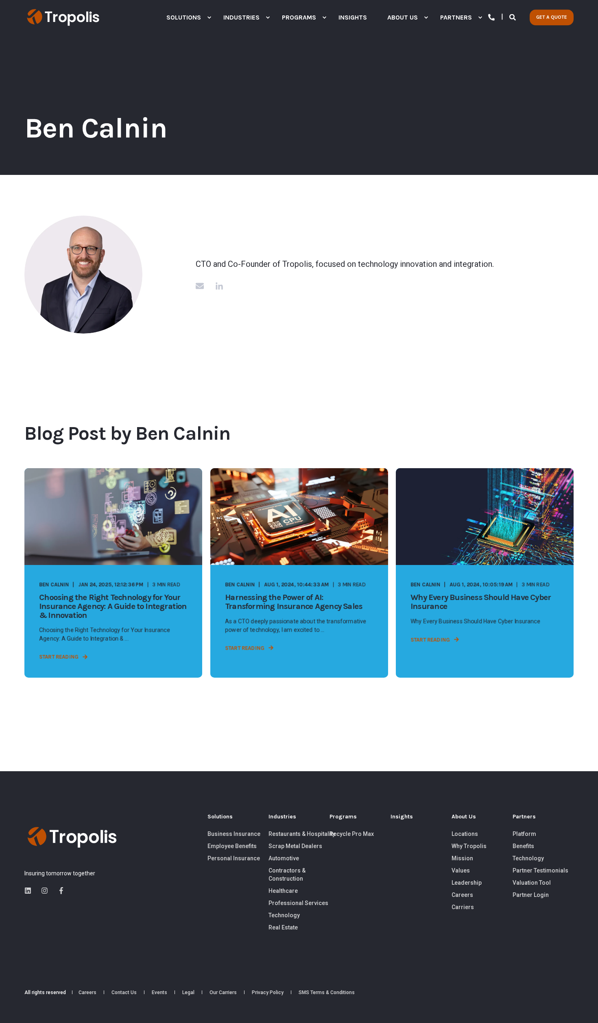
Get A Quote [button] (551, 17)
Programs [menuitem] (343, 817)
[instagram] (44, 890)
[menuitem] (209, 17)
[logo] (72, 837)
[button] (581, 1006)
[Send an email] (203, 286)
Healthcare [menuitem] (283, 891)
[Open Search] (513, 17)
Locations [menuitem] (465, 834)
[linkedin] (30, 890)
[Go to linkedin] (216, 286)
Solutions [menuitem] (220, 817)
